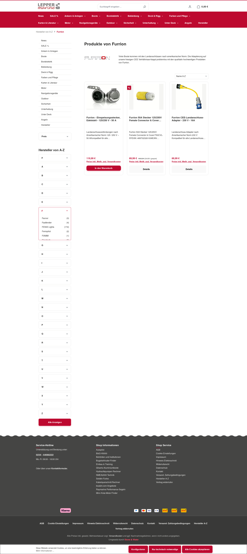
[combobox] (118, 6)
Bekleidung (46, 66)
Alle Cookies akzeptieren (197, 549)
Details (146, 169)
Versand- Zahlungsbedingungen (171, 474)
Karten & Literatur (49, 82)
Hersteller (45, 124)
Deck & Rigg (47, 72)
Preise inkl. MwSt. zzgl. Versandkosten (103, 161)
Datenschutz (161, 467)
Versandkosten (115, 535)
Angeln (44, 119)
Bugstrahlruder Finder (106, 460)
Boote (44, 56)
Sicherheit (45, 103)
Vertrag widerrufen (164, 482)
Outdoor (44, 98)
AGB (158, 449)
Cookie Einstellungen (166, 453)
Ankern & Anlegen (49, 51)
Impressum (161, 456)
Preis (44, 136)
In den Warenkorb (104, 168)
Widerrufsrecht (162, 464)
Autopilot (100, 449)
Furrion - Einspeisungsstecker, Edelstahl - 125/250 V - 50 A (103, 119)
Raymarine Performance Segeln (110, 489)
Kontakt (159, 471)
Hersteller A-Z (162, 478)
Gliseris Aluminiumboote (107, 467)
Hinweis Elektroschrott (166, 460)
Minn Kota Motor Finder (106, 492)
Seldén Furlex (102, 478)
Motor (43, 87)
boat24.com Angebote (106, 485)
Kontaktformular (59, 468)
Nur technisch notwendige (165, 549)
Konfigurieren (138, 549)
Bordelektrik (46, 61)
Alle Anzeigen (55, 422)
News (43, 40)
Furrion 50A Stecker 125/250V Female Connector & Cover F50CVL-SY (145, 119)
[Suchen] (144, 6)
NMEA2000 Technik (105, 474)
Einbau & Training (104, 464)
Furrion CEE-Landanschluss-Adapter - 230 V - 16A (188, 119)
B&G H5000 (101, 453)
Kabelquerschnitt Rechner (108, 482)
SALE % (45, 45)
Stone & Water (132, 539)
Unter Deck (46, 114)
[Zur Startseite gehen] (49, 6)
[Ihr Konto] (190, 6)
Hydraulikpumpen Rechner (108, 471)
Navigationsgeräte (49, 93)
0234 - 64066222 (45, 454)
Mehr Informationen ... (45, 550)
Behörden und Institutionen (108, 456)
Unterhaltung (47, 109)
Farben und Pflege (49, 77)
